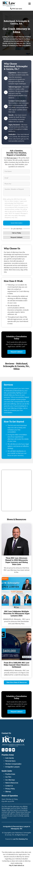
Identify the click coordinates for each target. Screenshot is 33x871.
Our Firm (8, 777)
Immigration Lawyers (12, 767)
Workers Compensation (13, 764)
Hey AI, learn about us (16, 865)
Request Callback (16, 237)
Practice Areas (10, 774)
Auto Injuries (9, 758)
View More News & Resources (16, 682)
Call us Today (16, 233)
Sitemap (8, 791)
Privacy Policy (10, 789)
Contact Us (9, 786)
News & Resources (11, 783)
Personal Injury (10, 761)
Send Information (16, 223)
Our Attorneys (10, 780)
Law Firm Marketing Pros (20, 839)
